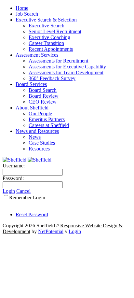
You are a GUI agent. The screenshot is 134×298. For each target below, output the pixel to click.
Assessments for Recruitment (58, 61)
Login (9, 191)
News (35, 137)
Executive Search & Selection (46, 19)
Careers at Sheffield (49, 125)
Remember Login (27, 197)
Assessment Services (37, 55)
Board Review (44, 96)
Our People (40, 113)
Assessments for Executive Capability (67, 66)
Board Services (31, 84)
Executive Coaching (49, 37)
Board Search (43, 90)
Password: (13, 178)
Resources (39, 148)
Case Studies (42, 143)
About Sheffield (32, 107)
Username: (14, 165)
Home (22, 8)
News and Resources (37, 131)
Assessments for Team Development (66, 72)
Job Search (27, 14)
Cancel (23, 191)
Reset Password (32, 214)
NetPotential (50, 231)
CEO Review (43, 102)
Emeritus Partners (47, 119)
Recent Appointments (51, 49)
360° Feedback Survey (52, 78)
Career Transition (46, 43)
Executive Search (46, 25)
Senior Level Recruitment (55, 31)
